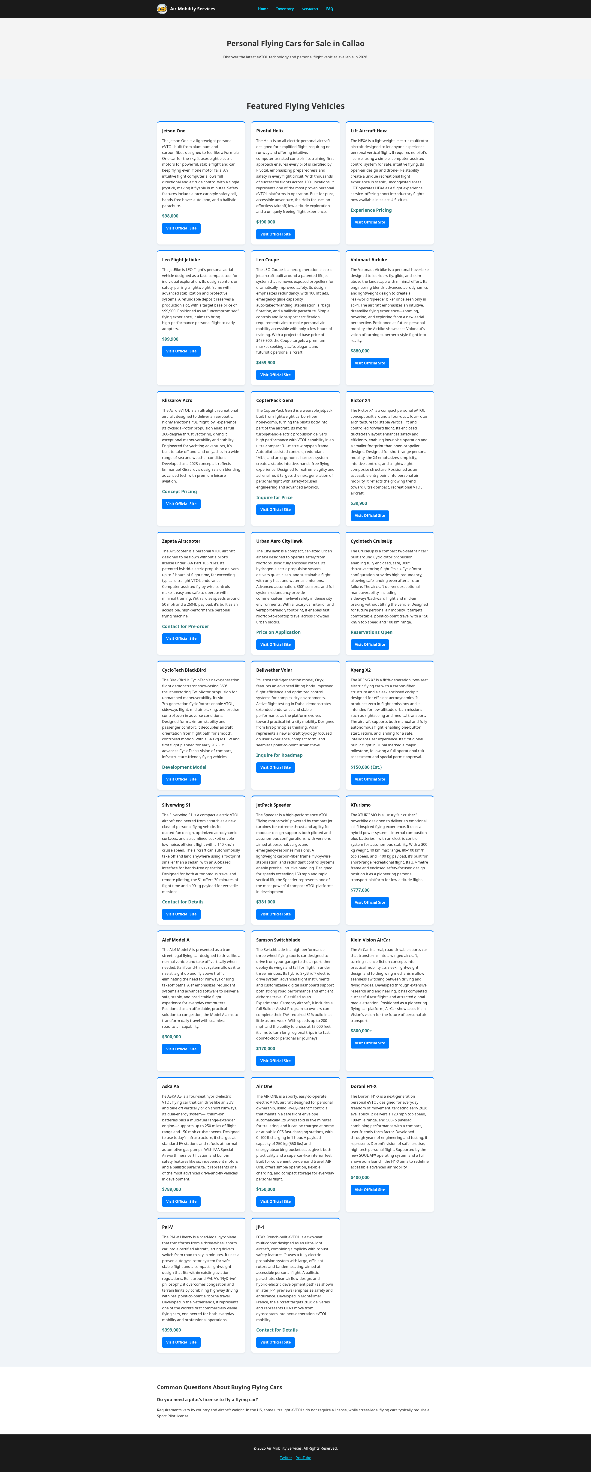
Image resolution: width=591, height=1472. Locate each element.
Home (263, 8)
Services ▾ (310, 9)
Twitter (286, 1457)
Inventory (285, 8)
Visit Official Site (181, 228)
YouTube (303, 1457)
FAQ (329, 8)
